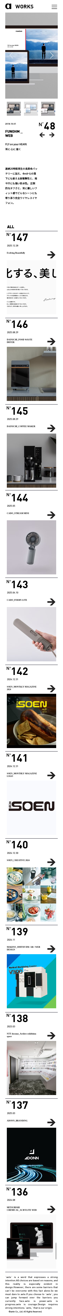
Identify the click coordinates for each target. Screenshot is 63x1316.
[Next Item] (52, 55)
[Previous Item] (11, 55)
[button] (31, 287)
